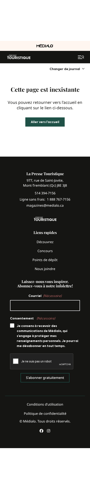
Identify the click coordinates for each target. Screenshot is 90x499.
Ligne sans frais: (45, 199)
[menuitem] (67, 69)
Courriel (45, 296)
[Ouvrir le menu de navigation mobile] (81, 57)
